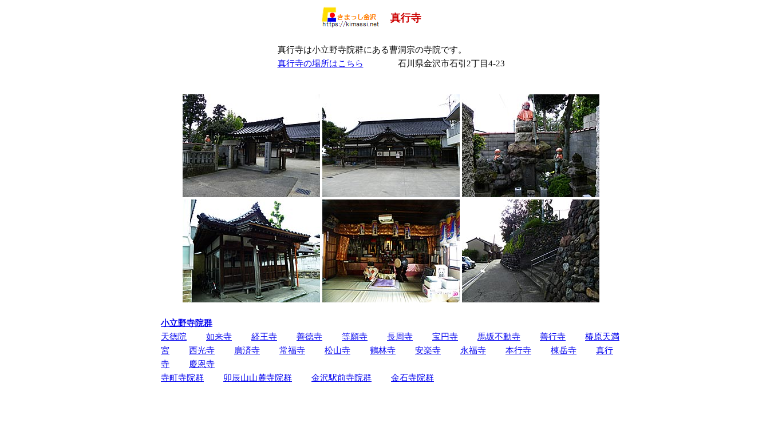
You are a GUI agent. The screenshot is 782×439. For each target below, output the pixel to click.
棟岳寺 (563, 350)
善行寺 (553, 336)
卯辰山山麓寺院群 (257, 377)
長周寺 (400, 336)
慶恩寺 (202, 364)
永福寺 (473, 350)
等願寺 (355, 336)
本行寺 (518, 350)
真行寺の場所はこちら (321, 63)
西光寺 (202, 350)
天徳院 (174, 336)
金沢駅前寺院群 (341, 377)
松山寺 (337, 350)
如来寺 (219, 336)
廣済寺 (247, 350)
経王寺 (264, 336)
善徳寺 (309, 336)
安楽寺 (428, 350)
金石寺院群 (412, 377)
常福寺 (292, 350)
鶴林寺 (383, 350)
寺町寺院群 (182, 377)
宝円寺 (445, 336)
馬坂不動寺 (498, 336)
